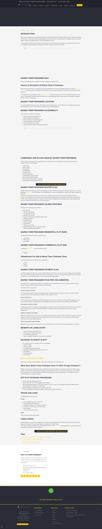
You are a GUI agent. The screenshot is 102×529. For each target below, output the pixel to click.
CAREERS (66, 5)
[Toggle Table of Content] (31, 30)
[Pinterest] (39, 476)
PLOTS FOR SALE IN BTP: (32, 358)
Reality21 (57, 425)
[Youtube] (30, 476)
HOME (30, 5)
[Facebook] (25, 476)
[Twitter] (22, 476)
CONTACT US (72, 5)
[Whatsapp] (36, 476)
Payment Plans (54, 5)
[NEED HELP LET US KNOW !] (51, 490)
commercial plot (30, 248)
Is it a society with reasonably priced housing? (32, 439)
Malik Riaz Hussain (45, 94)
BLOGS (60, 5)
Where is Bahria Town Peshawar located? (31, 442)
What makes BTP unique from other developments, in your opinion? (36, 437)
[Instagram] (27, 476)
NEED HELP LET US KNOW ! (51, 496)
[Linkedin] (33, 476)
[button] (51, 437)
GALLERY (47, 5)
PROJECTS (41, 5)
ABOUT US (35, 5)
